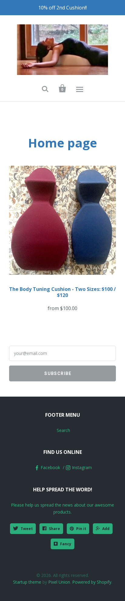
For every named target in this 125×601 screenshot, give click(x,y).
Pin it (81, 528)
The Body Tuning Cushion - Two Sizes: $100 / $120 (62, 292)
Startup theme (27, 582)
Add (106, 528)
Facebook (50, 467)
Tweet (27, 528)
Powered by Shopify (91, 582)
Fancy (65, 543)
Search (63, 430)
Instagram (82, 467)
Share (54, 528)
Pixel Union (59, 582)
